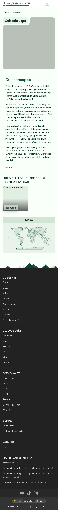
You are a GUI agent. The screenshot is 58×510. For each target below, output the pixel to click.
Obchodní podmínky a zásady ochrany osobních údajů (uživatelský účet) (28, 475)
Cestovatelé (8, 426)
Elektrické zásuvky (11, 405)
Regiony (6, 346)
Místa (5, 357)
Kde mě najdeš (9, 304)
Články (6, 288)
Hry (4, 447)
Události (6, 436)
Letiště (6, 362)
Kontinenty (7, 335)
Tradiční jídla (8, 378)
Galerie (6, 298)
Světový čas (8, 442)
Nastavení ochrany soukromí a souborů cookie (24, 482)
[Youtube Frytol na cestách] (22, 493)
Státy (5, 341)
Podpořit (7, 315)
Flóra (5, 389)
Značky (6, 394)
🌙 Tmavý (40, 501)
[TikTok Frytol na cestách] (29, 493)
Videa (5, 293)
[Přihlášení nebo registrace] (47, 4)
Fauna (5, 383)
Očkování (7, 410)
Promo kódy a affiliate (13, 320)
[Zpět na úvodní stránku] (16, 4)
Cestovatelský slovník (13, 431)
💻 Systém (28, 501)
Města (5, 352)
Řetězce (6, 399)
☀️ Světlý (18, 501)
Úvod (5, 282)
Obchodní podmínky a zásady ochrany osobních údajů (28, 468)
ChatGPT (9, 167)
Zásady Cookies (10, 463)
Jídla (5, 12)
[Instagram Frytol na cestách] (35, 493)
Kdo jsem (7, 309)
